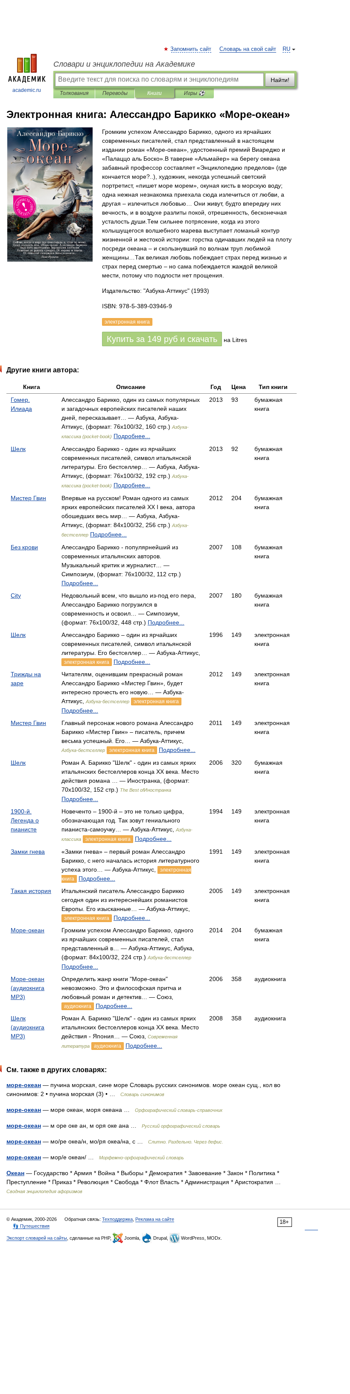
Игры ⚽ (194, 93)
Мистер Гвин (28, 498)
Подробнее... (132, 436)
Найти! (280, 80)
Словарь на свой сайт (247, 49)
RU (286, 49)
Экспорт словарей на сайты (36, 1238)
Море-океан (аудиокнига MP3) (27, 988)
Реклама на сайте (154, 1219)
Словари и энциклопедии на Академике (124, 64)
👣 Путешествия (31, 1226)
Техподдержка (117, 1219)
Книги (154, 93)
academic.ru (26, 90)
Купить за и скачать (162, 339)
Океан (15, 1173)
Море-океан (27, 930)
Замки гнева (28, 851)
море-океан (23, 1085)
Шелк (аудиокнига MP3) (27, 1027)
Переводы (115, 93)
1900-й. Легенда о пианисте (25, 820)
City (16, 595)
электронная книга (86, 662)
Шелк (18, 448)
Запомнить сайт (191, 49)
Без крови (24, 547)
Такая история (31, 890)
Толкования (74, 93)
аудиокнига (77, 1006)
